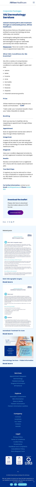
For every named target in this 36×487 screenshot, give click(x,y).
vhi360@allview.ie (13, 187)
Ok (11, 484)
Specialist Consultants (18, 396)
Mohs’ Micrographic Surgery (12, 279)
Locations (18, 419)
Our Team (18, 421)
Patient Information (18, 404)
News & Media (18, 401)
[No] (34, 482)
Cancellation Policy (18, 449)
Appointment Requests (18, 376)
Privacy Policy (18, 437)
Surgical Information (18, 383)
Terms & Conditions (18, 439)
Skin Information (18, 399)
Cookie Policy (18, 442)
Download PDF (15, 213)
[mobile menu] (33, 2)
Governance (18, 444)
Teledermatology (18, 381)
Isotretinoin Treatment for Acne (14, 331)
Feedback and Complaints (18, 446)
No (15, 484)
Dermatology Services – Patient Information (18, 360)
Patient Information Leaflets (18, 406)
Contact (18, 417)
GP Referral (18, 386)
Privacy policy (22, 484)
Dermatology (18, 379)
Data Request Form (18, 451)
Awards (18, 426)
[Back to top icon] (18, 471)
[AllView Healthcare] (18, 2)
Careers (18, 424)
